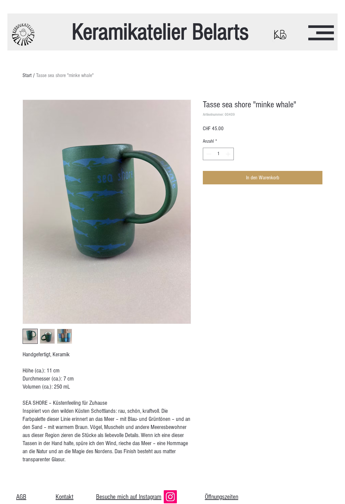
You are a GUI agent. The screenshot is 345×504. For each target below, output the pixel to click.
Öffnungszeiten (221, 497)
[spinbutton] (218, 154)
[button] (321, 33)
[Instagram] (170, 496)
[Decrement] (208, 154)
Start (27, 75)
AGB (21, 497)
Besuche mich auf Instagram (128, 497)
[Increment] (228, 154)
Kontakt (64, 497)
